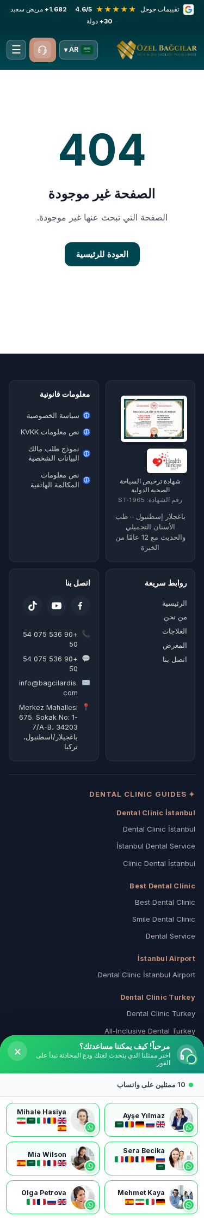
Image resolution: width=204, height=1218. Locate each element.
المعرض (175, 645)
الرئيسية (174, 603)
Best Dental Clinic (165, 902)
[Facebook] (80, 606)
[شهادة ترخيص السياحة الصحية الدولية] (154, 418)
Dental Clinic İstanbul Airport (146, 974)
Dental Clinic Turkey (161, 1013)
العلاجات (174, 630)
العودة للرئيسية (102, 254)
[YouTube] (56, 606)
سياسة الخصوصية (58, 415)
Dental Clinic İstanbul (159, 829)
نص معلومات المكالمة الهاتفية (59, 479)
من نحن (175, 616)
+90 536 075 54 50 (50, 639)
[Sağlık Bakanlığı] (167, 461)
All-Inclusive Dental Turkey (149, 1030)
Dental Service (170, 936)
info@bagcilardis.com (48, 688)
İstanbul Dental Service (155, 845)
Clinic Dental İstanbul (159, 863)
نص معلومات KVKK (55, 431)
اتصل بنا (175, 659)
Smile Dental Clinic (163, 919)
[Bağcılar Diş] (156, 50)
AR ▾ (71, 49)
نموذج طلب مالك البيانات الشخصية (58, 453)
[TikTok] (32, 606)
